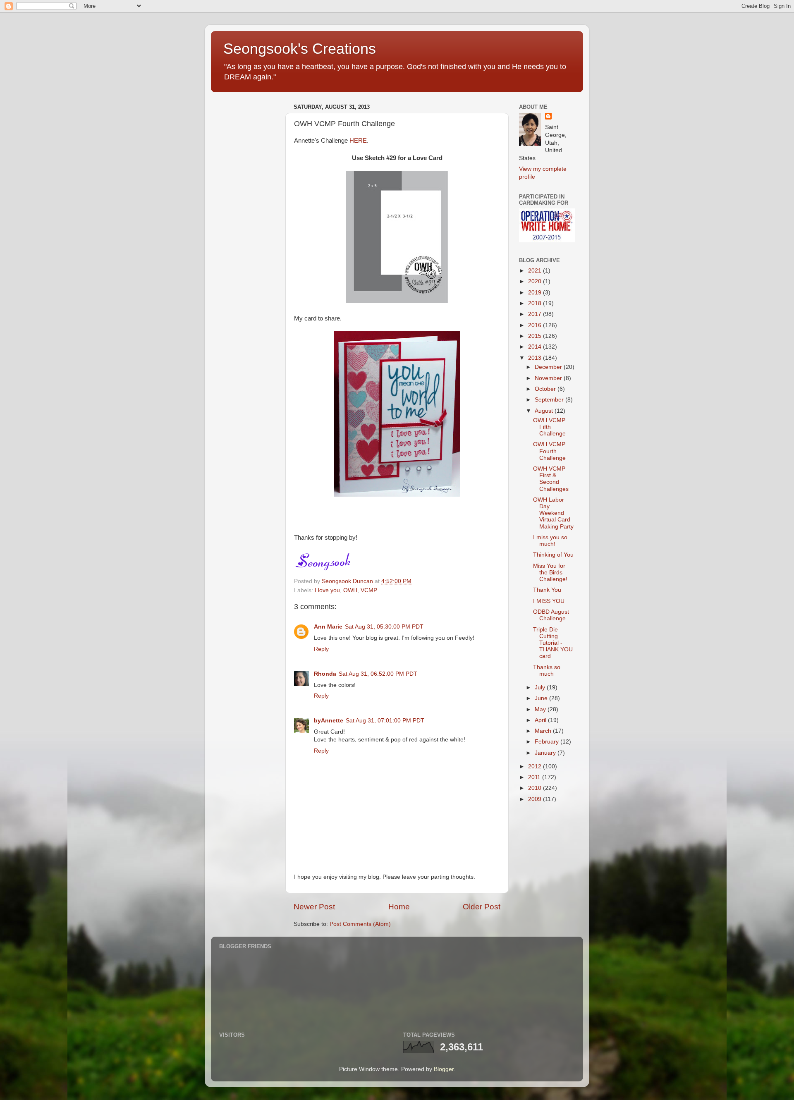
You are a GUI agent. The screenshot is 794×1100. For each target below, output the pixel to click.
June (542, 698)
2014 (535, 347)
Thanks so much (546, 670)
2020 (535, 281)
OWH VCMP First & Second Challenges (551, 479)
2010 (535, 788)
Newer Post (314, 906)
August (545, 411)
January (546, 753)
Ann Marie (328, 627)
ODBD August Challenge (551, 615)
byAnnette (328, 720)
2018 (535, 303)
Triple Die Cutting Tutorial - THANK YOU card (553, 643)
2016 (535, 325)
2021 (535, 271)
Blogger (444, 1069)
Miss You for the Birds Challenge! (550, 572)
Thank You (547, 590)
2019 (535, 292)
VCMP (369, 590)
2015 (535, 336)
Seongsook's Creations (299, 48)
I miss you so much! (550, 540)
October (546, 389)
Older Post (481, 906)
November (549, 378)
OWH (350, 590)
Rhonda (325, 674)
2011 (535, 777)
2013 (535, 358)
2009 (535, 799)
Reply (321, 649)
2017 (535, 314)
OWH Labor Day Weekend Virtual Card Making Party (553, 513)
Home (399, 906)
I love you (327, 590)
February (547, 742)
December (549, 367)
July (541, 687)
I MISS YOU (548, 601)
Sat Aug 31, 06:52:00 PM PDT (378, 674)
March (544, 731)
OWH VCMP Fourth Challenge (549, 451)
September (550, 400)
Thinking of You (553, 555)
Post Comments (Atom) (360, 924)
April (541, 720)
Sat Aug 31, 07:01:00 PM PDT (385, 720)
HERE (358, 140)
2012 (535, 766)
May (541, 709)
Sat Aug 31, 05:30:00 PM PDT (384, 627)
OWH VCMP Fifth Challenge (549, 427)
